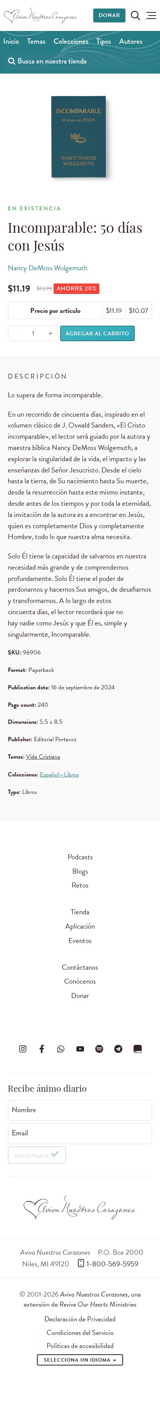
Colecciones (71, 41)
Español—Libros (59, 774)
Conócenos (80, 981)
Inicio (11, 41)
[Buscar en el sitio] (136, 15)
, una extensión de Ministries (82, 1299)
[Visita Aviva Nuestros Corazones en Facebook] (41, 1048)
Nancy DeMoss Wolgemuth (47, 267)
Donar (109, 15)
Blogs (80, 871)
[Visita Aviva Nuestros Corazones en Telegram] (118, 1048)
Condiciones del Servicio (80, 1333)
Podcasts (80, 856)
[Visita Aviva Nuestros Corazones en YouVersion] (137, 1048)
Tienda (80, 911)
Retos (80, 885)
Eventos (80, 940)
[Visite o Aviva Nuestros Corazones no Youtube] (80, 1048)
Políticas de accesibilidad (80, 1346)
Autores (131, 41)
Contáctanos (80, 967)
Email (20, 1133)
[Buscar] (11, 60)
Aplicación (80, 926)
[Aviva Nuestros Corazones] (41, 15)
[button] (151, 15)
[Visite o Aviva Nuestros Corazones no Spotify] (99, 1048)
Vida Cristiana (43, 756)
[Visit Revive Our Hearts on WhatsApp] (61, 1048)
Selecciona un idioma (78, 1360)
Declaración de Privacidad (80, 1319)
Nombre (24, 1110)
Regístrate (32, 1156)
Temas (36, 41)
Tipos (103, 41)
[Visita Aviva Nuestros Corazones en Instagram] (22, 1048)
